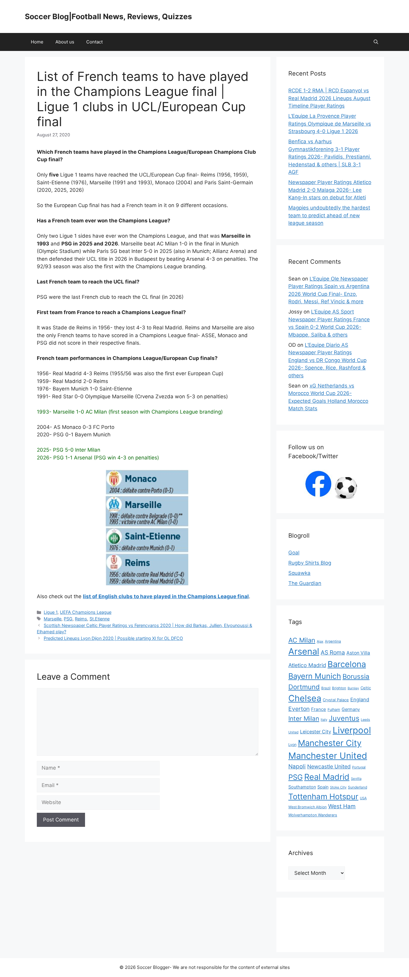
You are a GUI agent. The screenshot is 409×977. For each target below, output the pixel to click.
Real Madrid (326, 777)
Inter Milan (303, 718)
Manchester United (327, 755)
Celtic (365, 687)
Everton (299, 708)
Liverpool (352, 730)
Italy (324, 719)
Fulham (334, 709)
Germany (351, 709)
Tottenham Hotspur (323, 796)
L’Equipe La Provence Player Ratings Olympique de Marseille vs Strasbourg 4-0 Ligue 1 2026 (329, 123)
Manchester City (329, 743)
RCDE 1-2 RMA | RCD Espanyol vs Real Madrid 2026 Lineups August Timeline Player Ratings (329, 98)
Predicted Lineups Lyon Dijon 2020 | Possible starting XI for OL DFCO (113, 638)
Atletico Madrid (307, 665)
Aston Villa (358, 653)
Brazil (326, 688)
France (318, 709)
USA (363, 798)
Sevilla (356, 779)
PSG (68, 618)
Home (37, 42)
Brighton (339, 688)
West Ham (342, 806)
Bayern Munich (314, 676)
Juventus (344, 718)
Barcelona (347, 664)
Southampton (302, 786)
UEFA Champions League (85, 612)
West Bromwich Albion (307, 807)
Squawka (299, 573)
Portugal (359, 767)
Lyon (292, 744)
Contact (94, 42)
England (359, 699)
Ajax (320, 641)
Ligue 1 (50, 612)
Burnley (353, 688)
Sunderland (357, 787)
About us (64, 42)
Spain (322, 786)
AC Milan (301, 640)
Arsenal (303, 651)
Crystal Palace (336, 699)
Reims (81, 618)
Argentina (333, 641)
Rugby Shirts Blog (309, 563)
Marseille (52, 618)
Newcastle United (329, 766)
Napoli (297, 766)
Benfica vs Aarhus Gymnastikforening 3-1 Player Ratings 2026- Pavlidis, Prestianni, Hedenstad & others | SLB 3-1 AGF (329, 156)
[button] (376, 42)
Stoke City (338, 787)
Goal (293, 553)
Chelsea (304, 698)
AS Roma (333, 652)
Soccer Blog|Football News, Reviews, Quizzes (108, 16)
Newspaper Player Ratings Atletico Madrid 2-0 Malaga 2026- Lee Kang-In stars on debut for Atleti (329, 189)
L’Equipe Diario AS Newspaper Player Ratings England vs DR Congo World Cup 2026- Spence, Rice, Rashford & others (327, 360)
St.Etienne (100, 618)
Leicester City (315, 732)
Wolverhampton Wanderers (312, 815)
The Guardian (304, 583)
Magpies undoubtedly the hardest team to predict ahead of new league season (329, 215)
